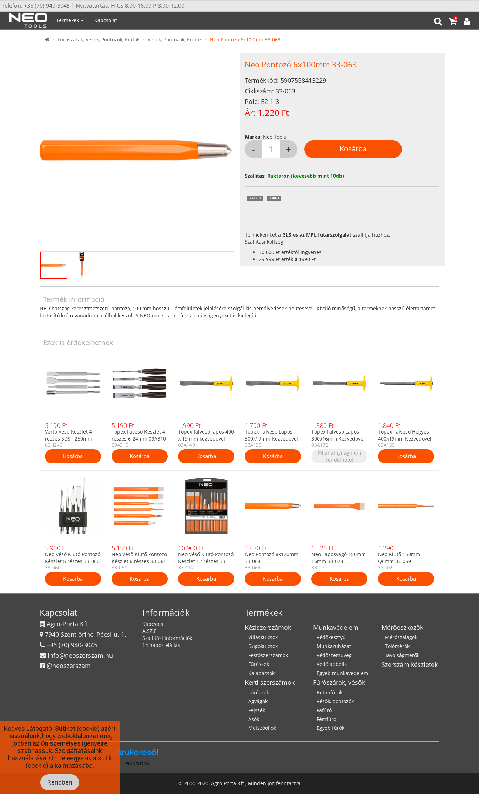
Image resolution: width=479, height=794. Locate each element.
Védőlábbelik (332, 664)
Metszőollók (262, 727)
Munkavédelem (335, 627)
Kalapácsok (261, 673)
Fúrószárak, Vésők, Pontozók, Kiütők (99, 39)
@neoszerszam (69, 665)
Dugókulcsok (263, 646)
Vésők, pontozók (335, 701)
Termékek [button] (68, 20)
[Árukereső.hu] (137, 754)
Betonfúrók (330, 692)
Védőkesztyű (331, 637)
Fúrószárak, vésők (339, 682)
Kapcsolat (105, 20)
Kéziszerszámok (268, 627)
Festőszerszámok (268, 655)
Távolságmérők (402, 655)
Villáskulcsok (263, 637)
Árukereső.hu (137, 763)
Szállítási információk (167, 638)
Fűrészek (258, 664)
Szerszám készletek (410, 664)
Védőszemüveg (334, 655)
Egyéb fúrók (330, 727)
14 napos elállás (161, 645)
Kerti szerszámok (270, 682)
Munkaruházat (334, 646)
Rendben (59, 782)
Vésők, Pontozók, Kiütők (175, 39)
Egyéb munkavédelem (342, 673)
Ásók (253, 719)
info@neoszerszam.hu (80, 655)
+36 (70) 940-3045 (71, 645)
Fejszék (256, 710)
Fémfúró (326, 719)
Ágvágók (258, 701)
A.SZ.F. (150, 631)
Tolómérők (397, 646)
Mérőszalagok (401, 637)
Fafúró (324, 710)
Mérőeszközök (402, 627)
